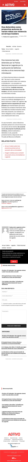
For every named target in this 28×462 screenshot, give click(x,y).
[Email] (15, 40)
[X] (8, 40)
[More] (22, 40)
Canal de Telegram (6, 203)
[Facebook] (5, 40)
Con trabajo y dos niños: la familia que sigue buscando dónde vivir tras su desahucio (12, 283)
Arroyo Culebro (9, 49)
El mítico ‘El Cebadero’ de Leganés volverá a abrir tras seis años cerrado (14, 394)
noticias (14, 46)
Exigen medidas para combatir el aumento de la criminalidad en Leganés (15, 155)
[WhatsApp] (12, 40)
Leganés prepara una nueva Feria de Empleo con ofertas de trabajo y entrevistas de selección (12, 413)
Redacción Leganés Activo (10, 36)
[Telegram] (19, 40)
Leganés (17, 49)
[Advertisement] (14, 175)
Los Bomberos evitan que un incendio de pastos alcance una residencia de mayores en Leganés (13, 353)
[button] (25, 5)
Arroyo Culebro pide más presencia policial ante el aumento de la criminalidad (13, 148)
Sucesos (19, 46)
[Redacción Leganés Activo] (5, 234)
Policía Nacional (6, 51)
